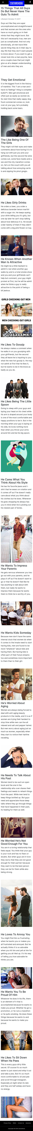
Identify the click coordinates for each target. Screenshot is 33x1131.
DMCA (14, 1123)
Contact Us (21, 1123)
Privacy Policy (7, 1123)
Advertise (28, 1123)
